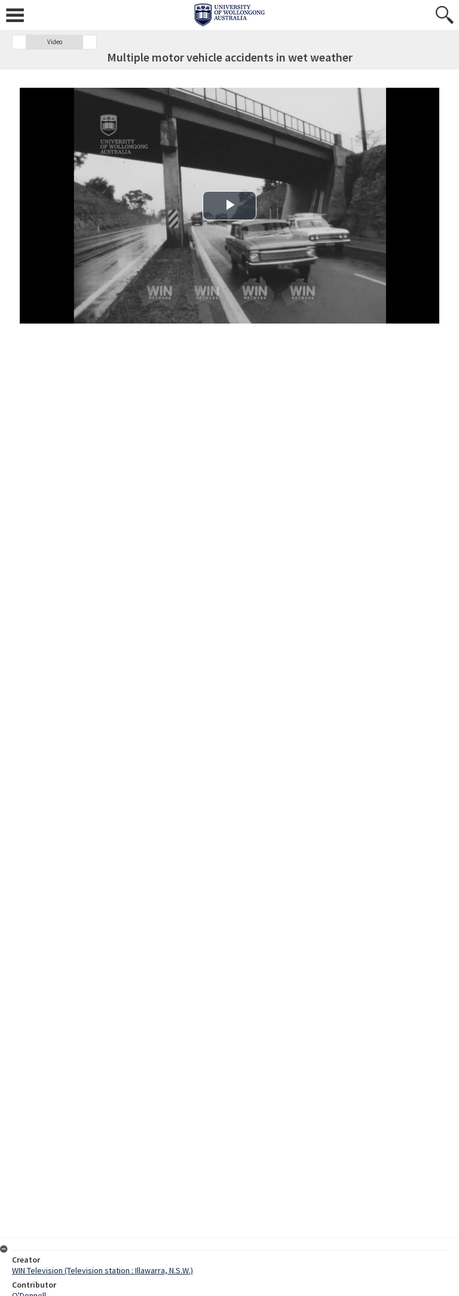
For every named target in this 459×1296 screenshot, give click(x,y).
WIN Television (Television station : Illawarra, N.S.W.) (102, 1270)
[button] (19, 42)
